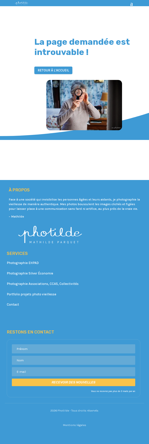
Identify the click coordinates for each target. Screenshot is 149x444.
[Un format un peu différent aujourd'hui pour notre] (44, 168)
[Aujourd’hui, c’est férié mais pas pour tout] (44, 150)
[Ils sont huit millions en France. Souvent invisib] (74, 150)
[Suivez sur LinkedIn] (79, 317)
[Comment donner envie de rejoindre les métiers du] (14, 150)
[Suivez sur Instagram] (70, 317)
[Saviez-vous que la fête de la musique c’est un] (74, 168)
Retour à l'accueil (53, 70)
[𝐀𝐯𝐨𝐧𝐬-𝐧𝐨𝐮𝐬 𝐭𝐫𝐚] (14, 168)
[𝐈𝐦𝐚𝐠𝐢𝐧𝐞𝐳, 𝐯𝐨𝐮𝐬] (135, 150)
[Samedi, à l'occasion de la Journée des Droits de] (105, 150)
